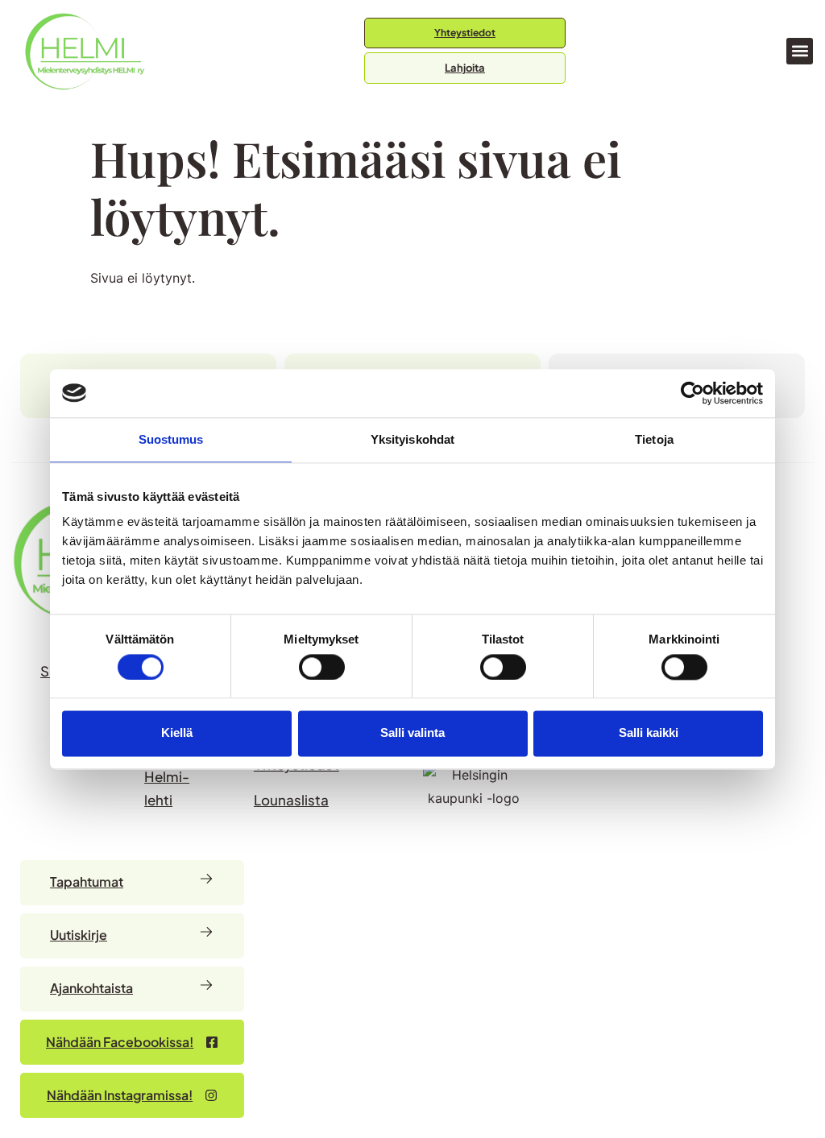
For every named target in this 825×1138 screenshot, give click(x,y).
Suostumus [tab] (171, 439)
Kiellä (177, 733)
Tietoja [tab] (654, 439)
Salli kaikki (648, 733)
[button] (799, 51)
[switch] (322, 667)
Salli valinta (412, 733)
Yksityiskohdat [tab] (412, 439)
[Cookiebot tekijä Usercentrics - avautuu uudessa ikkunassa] (692, 393)
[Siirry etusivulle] (84, 51)
